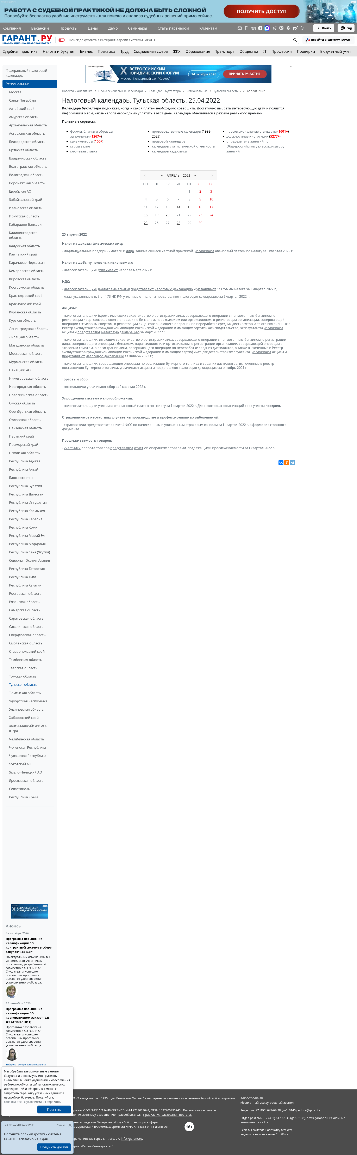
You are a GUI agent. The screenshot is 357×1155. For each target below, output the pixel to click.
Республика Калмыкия (27, 511)
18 (146, 215)
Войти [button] (327, 28)
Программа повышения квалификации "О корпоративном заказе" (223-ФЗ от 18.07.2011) (28, 1015)
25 (146, 223)
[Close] (70, 1125)
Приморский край (23, 444)
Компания (11, 28)
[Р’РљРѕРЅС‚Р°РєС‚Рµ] (280, 462)
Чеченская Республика (27, 747)
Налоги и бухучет (59, 51)
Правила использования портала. (167, 1115)
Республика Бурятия (25, 486)
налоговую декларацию (174, 289)
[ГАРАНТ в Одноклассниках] (288, 28)
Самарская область (24, 610)
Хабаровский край (24, 717)
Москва (15, 92)
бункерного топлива (182, 363)
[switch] (61, 40)
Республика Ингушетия (28, 502)
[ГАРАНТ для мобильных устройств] (246, 28)
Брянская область (23, 150)
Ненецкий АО (20, 370)
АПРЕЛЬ (173, 175)
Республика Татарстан (27, 568)
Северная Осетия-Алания (29, 560)
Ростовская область (25, 593)
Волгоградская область (28, 166)
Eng (349, 28)
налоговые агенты (114, 289)
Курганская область (25, 312)
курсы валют (80, 146)
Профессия (281, 51)
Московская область (26, 353)
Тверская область (23, 668)
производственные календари (176, 131)
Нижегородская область (29, 378)
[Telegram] (292, 462)
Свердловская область (27, 635)
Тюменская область (25, 693)
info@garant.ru (131, 1139)
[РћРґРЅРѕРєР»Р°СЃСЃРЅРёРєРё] (286, 462)
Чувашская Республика (27, 755)
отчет (138, 448)
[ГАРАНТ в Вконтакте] (253, 28)
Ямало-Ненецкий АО (25, 772)
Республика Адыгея (24, 461)
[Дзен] (260, 28)
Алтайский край (22, 108)
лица (130, 251)
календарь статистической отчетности (183, 146)
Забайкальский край (25, 199)
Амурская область (23, 117)
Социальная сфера (151, 51)
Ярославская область (26, 780)
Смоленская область (26, 643)
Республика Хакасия (25, 585)
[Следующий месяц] (212, 175)
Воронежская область (27, 183)
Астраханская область (27, 133)
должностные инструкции (247, 136)
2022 (186, 175)
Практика (106, 51)
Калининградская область (23, 235)
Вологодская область (26, 175)
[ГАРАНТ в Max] (267, 28)
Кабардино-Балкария (26, 224)
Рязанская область (24, 602)
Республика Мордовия (27, 544)
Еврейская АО (20, 191)
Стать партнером (173, 28)
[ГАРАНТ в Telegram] (274, 28)
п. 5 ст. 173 (102, 296)
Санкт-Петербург (23, 100)
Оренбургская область (27, 411)
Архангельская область (28, 125)
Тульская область (23, 684)
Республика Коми (23, 527)
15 (189, 207)
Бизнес (86, 51)
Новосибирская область (29, 395)
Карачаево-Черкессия (27, 262)
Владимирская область (27, 158)
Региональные (18, 84)
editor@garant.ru (310, 1110)
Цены (93, 28)
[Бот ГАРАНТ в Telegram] (281, 28)
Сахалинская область (26, 626)
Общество (248, 51)
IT (265, 51)
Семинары (137, 28)
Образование (198, 51)
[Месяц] (162, 175)
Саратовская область (26, 618)
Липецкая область (24, 337)
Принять (54, 1109)
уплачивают (204, 251)
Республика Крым (23, 797)
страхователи (75, 424)
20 (167, 215)
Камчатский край (23, 254)
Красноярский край (25, 304)
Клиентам (208, 28)
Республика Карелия (25, 519)
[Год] (195, 175)
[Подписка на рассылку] (239, 28)
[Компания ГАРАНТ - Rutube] (295, 28)
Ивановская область (25, 208)
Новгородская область (27, 386)
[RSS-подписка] (302, 28)
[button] (328, 40)
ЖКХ (177, 51)
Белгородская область (27, 141)
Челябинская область (26, 739)
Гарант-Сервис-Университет (91, 1146)
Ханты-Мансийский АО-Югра (28, 728)
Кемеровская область (26, 271)
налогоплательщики (80, 289)
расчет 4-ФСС (121, 424)
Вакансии (40, 28)
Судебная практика (20, 51)
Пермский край (21, 436)
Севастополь (19, 789)
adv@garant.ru (317, 1118)
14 (178, 207)
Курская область (22, 320)
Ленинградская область (28, 328)
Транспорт (224, 51)
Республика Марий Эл (27, 535)
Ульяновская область (26, 709)
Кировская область (24, 279)
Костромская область (26, 287)
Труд (124, 51)
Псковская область (24, 453)
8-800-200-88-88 (251, 1098)
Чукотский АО (20, 764)
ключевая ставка (83, 151)
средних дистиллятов (220, 363)
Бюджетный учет (335, 51)
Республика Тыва (23, 577)
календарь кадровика (169, 151)
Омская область (22, 403)
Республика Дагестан (26, 494)
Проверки (306, 51)
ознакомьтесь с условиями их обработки (33, 1102)
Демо (113, 28)
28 (178, 223)
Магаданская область (26, 345)
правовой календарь (169, 141)
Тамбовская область (25, 659)
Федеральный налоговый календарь (26, 73)
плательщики (75, 386)
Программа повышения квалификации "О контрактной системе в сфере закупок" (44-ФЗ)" (28, 945)
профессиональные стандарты (251, 131)
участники (72, 448)
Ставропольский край (27, 651)
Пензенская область (25, 428)
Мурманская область (26, 362)
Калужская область (24, 246)
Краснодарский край (26, 295)
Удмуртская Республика (28, 701)
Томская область (22, 676)
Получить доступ (54, 1147)
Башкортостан (21, 477)
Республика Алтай (23, 469)
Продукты (68, 28)
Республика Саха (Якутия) (29, 552)
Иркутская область (24, 216)
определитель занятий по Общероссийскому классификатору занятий (255, 146)
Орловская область (25, 419)
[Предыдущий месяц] (145, 175)
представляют (142, 289)
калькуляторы (81, 141)
